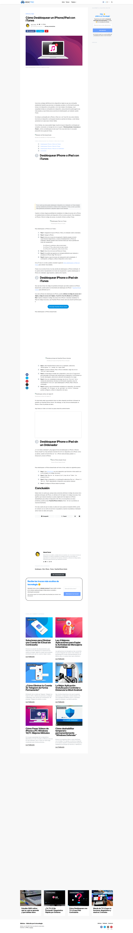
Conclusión (43, 150)
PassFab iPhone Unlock (61, 569)
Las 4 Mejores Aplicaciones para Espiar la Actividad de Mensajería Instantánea (68, 643)
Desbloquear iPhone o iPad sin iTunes (50, 146)
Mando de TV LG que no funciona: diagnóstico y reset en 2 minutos (102, 910)
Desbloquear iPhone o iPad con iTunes (51, 144)
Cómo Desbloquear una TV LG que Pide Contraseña (78, 910)
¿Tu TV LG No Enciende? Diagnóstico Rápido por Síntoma (54, 910)
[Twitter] (105, 2)
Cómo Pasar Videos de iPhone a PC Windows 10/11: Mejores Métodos (38, 730)
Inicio (63, 2)
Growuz (31, 927)
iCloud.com (50, 471)
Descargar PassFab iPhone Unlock (58, 306)
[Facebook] (103, 2)
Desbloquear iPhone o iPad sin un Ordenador (52, 148)
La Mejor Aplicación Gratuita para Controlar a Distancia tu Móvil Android (68, 687)
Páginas (73, 2)
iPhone (47, 569)
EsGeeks (105, 923)
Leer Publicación (30, 656)
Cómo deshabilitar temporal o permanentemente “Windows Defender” (66, 732)
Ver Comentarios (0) (58, 574)
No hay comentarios (50, 26)
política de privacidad (47, 594)
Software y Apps (30, 13)
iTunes (52, 569)
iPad (43, 569)
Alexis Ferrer (33, 24)
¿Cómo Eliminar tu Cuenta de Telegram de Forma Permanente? (39, 687)
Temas (67, 2)
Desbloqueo (38, 569)
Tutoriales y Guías (50, 892)
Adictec (100, 923)
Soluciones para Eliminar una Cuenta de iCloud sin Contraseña (38, 642)
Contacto (110, 923)
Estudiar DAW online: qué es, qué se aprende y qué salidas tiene (30, 910)
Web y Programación (27, 892)
